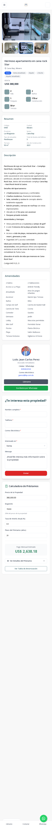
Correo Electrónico (13, 430)
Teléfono (9, 420)
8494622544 (26, 369)
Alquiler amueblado (13, 76)
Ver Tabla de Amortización (26, 568)
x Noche (40, 73)
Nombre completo (13, 409)
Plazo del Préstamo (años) (15, 530)
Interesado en (11, 441)
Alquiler (31, 73)
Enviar (26, 473)
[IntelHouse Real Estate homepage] (26, 5)
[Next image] (45, 26)
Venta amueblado (19, 73)
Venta (8, 73)
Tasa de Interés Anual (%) (15, 519)
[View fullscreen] (45, 36)
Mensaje (8, 451)
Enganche (9, 504)
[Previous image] (6, 26)
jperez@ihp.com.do (26, 375)
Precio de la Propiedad (14, 492)
